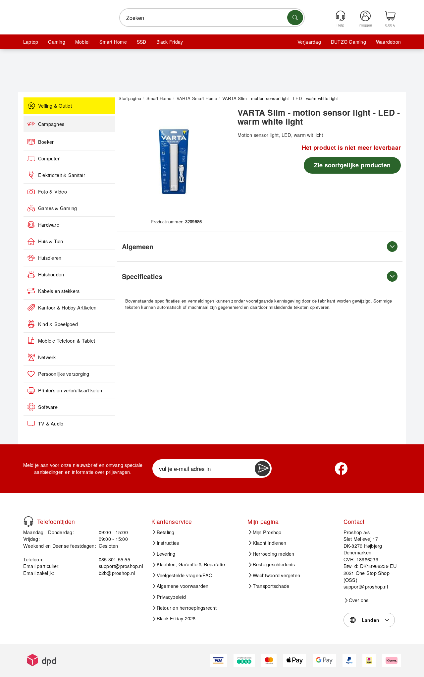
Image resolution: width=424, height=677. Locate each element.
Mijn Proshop (267, 532)
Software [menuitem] (48, 407)
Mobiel (82, 41)
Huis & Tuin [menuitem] (50, 241)
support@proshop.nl (121, 565)
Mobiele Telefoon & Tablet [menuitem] (66, 340)
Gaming (56, 41)
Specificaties (142, 276)
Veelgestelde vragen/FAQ (185, 575)
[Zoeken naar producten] (295, 17)
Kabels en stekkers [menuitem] (59, 291)
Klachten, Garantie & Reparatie (191, 564)
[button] (174, 161)
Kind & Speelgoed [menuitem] (58, 324)
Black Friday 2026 (176, 618)
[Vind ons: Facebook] (341, 468)
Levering (166, 553)
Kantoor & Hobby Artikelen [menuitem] (67, 307)
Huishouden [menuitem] (51, 274)
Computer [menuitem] (49, 158)
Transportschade (271, 586)
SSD (141, 41)
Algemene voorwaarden (183, 586)
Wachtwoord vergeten (276, 575)
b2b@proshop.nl (117, 572)
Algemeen (137, 246)
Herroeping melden (273, 553)
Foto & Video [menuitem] (52, 191)
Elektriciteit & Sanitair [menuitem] (61, 175)
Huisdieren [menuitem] (49, 257)
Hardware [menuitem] (48, 224)
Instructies (168, 542)
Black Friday (169, 41)
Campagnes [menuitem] (51, 124)
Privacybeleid (171, 596)
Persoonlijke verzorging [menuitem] (63, 373)
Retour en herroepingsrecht (187, 607)
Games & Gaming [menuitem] (57, 208)
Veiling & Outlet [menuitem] (55, 105)
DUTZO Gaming (348, 41)
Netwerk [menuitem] (47, 357)
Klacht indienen (270, 542)
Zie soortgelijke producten (352, 165)
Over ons (359, 600)
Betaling (166, 532)
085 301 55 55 (114, 559)
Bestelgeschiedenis (274, 564)
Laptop (30, 41)
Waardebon (388, 41)
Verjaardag (309, 41)
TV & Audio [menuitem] (50, 423)
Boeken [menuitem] (46, 142)
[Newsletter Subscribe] (262, 468)
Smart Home (113, 41)
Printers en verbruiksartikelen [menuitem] (70, 390)
